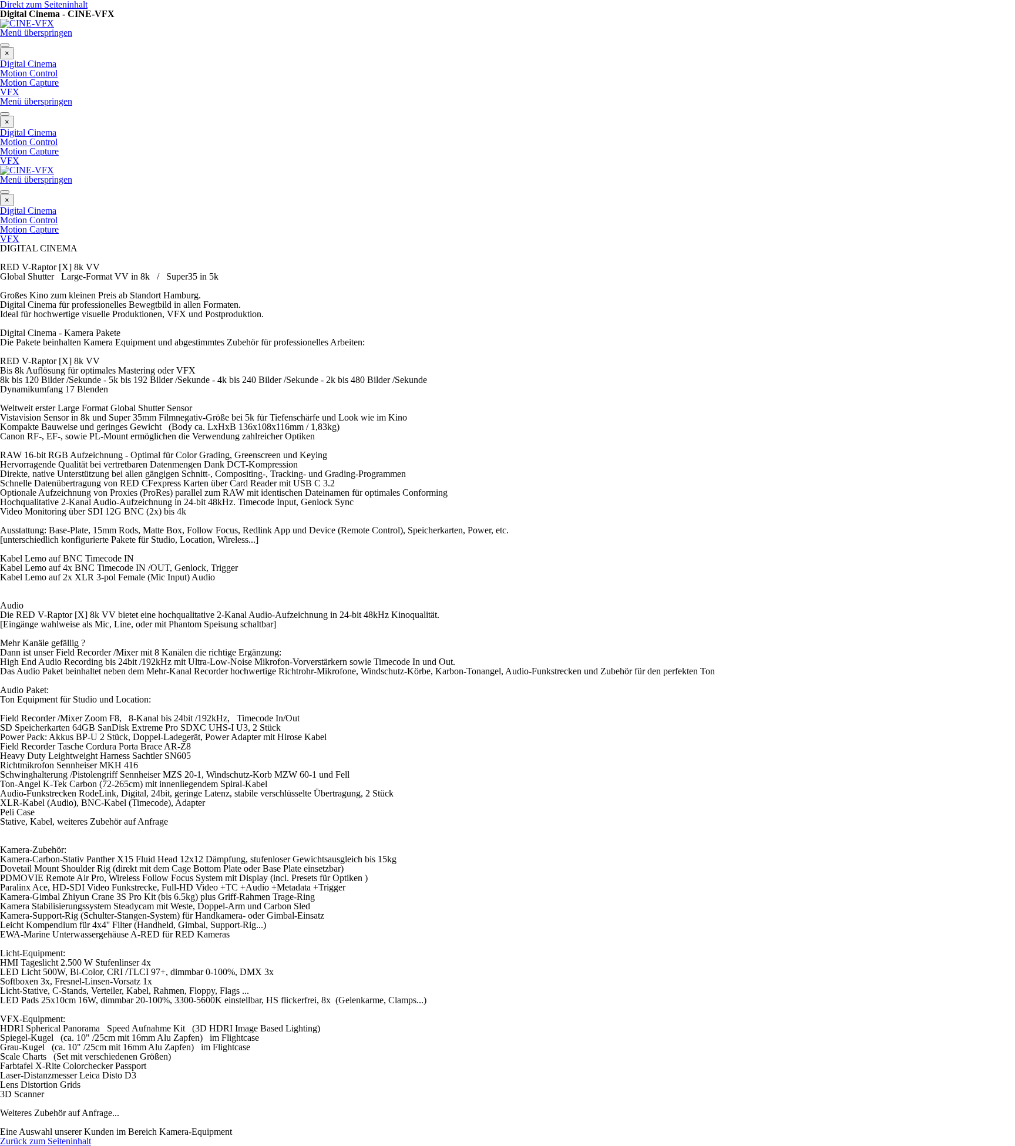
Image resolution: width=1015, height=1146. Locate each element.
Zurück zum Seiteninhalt (45, 1141)
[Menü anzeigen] (4, 45)
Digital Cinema (28, 64)
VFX (9, 92)
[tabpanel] (507, 295)
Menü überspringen (36, 33)
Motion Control (29, 73)
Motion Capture (29, 83)
